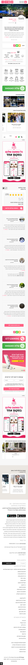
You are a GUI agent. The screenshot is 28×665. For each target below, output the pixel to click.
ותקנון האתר (7, 384)
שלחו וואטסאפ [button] (12, 88)
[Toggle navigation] (2, 2)
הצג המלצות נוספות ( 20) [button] (14, 325)
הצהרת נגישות (22, 651)
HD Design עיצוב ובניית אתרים (17, 657)
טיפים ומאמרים (22, 629)
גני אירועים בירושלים (21, 594)
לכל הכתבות (23, 472)
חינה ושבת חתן (22, 611)
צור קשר (24, 634)
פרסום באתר (23, 632)
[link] (23, 2)
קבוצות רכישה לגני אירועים (20, 627)
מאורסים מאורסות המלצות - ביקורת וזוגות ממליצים (14, 569)
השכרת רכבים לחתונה (21, 600)
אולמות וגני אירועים (21, 591)
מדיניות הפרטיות (12, 384)
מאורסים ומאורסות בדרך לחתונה (18, 647)
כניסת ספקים (23, 649)
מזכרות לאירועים (22, 607)
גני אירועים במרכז (22, 574)
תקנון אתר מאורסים (21, 636)
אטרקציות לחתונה (22, 571)
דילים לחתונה (23, 598)
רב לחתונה (23, 585)
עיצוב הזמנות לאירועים (21, 602)
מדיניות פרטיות (22, 638)
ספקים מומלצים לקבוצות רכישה (18, 642)
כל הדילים (23, 625)
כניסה (6, 2)
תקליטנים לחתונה (22, 583)
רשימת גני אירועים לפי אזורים (19, 645)
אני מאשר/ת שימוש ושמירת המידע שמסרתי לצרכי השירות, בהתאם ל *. (14, 384)
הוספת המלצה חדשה (11, 208)
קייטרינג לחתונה (22, 609)
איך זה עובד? (23, 623)
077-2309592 (12, 338)
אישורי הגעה (23, 605)
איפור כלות (23, 578)
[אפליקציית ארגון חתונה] (14, 162)
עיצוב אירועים (23, 614)
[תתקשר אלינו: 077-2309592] (21, 136)
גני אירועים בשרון (22, 576)
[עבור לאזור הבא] (16, 136)
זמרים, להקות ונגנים (21, 589)
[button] (12, 2)
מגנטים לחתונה (22, 587)
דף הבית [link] (24, 620)
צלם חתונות (23, 580)
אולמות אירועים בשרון (11, 22)
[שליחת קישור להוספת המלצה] (6, 188)
